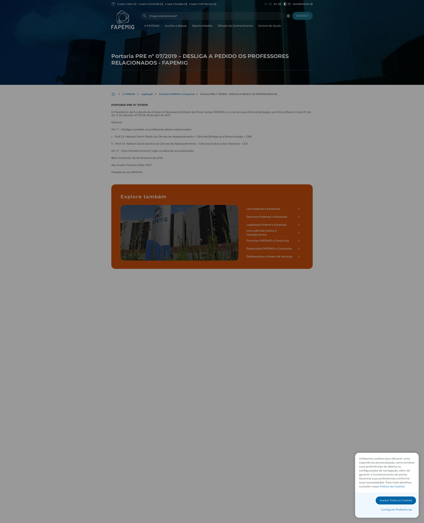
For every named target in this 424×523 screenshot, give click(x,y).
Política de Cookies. (392, 486)
